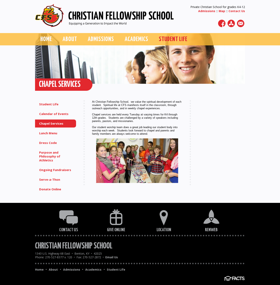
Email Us (111, 257)
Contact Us (237, 11)
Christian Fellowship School (73, 246)
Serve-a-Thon (49, 179)
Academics (93, 269)
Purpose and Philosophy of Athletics (49, 156)
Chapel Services (51, 123)
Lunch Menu (48, 133)
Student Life (48, 104)
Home (39, 269)
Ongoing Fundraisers (55, 170)
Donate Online (50, 189)
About (53, 269)
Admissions (206, 11)
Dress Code (48, 143)
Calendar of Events (53, 114)
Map (222, 11)
